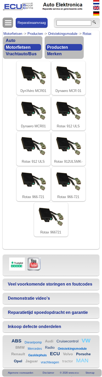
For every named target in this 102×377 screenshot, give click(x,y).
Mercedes (35, 349)
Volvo (68, 354)
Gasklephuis (37, 355)
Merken (54, 54)
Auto (10, 40)
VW (86, 340)
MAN (82, 360)
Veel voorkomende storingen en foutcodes (50, 284)
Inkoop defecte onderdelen (34, 326)
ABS (16, 340)
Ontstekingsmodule (62, 34)
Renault (18, 354)
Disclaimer (48, 372)
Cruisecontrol (67, 341)
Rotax (87, 34)
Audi (49, 341)
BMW (20, 347)
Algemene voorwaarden (20, 372)
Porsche (83, 354)
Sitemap (90, 372)
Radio (50, 347)
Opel (18, 361)
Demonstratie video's (29, 298)
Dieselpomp (33, 342)
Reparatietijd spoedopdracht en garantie (48, 312)
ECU (55, 353)
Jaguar (31, 361)
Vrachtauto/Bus (21, 54)
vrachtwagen (50, 362)
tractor (67, 361)
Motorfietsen (12, 34)
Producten (35, 34)
